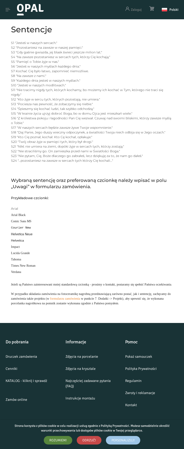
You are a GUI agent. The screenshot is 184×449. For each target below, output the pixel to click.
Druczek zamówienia (21, 356)
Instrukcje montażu (80, 398)
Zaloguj (136, 10)
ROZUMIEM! (58, 440)
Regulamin (133, 381)
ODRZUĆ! (89, 440)
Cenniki (11, 368)
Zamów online (16, 399)
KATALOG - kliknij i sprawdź (26, 381)
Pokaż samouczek (138, 356)
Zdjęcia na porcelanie (82, 356)
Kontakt (131, 405)
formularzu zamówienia (65, 298)
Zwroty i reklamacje (140, 393)
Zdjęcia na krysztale (81, 368)
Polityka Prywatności (141, 368)
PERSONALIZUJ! (123, 440)
